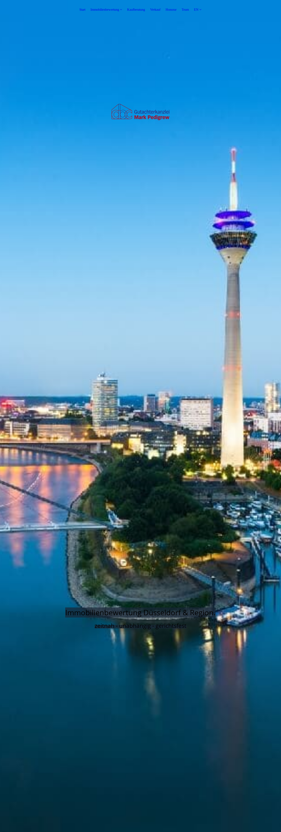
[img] (140, 416)
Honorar (171, 9)
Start (82, 9)
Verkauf (155, 9)
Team (185, 9)
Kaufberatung (136, 9)
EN (196, 9)
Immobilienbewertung (105, 9)
